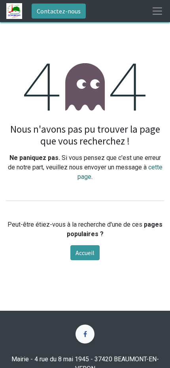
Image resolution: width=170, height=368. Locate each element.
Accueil (85, 253)
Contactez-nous (59, 11)
